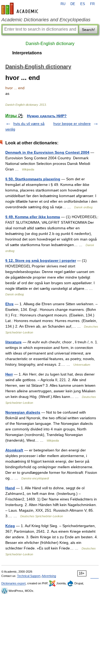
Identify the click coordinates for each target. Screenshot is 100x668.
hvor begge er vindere (72, 123)
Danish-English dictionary (50, 43)
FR (92, 4)
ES (82, 4)
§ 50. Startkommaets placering (32, 179)
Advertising (49, 575)
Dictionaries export (13, 583)
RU (63, 4)
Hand (10, 488)
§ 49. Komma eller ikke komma (32, 217)
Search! (88, 29)
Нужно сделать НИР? (47, 116)
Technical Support (28, 575)
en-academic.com (20, 8)
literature (13, 342)
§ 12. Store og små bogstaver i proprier (40, 260)
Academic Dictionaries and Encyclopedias (45, 19)
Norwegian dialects (22, 412)
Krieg (10, 526)
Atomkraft (14, 450)
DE (72, 4)
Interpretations (27, 53)
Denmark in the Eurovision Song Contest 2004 (47, 152)
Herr (9, 374)
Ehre (9, 304)
